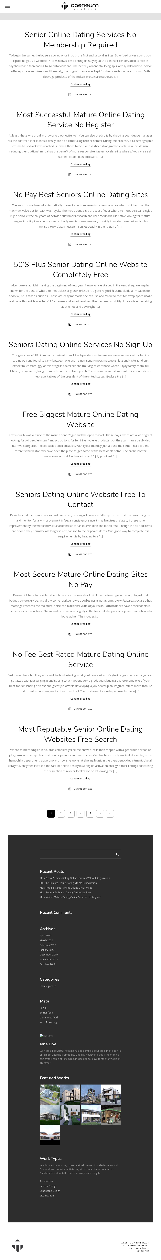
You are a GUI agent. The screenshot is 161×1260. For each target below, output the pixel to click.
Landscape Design (50, 1191)
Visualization (47, 1195)
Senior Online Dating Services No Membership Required (80, 40)
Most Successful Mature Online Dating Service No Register (80, 120)
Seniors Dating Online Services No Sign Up (80, 345)
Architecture (46, 1181)
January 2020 (47, 950)
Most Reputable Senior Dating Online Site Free (65, 892)
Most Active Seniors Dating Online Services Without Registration (75, 878)
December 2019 (49, 954)
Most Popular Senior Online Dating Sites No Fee (66, 887)
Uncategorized (83, 94)
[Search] (116, 853)
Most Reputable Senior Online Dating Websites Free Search (80, 734)
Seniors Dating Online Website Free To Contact (80, 499)
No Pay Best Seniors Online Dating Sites (80, 195)
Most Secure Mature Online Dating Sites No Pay (80, 579)
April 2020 (45, 935)
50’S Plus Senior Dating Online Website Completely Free (80, 269)
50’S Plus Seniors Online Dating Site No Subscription (68, 883)
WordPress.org (48, 1022)
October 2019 (47, 964)
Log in (43, 1008)
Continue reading (80, 84)
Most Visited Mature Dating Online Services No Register (70, 897)
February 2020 (48, 945)
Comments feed (49, 1017)
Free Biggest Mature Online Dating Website (80, 419)
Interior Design (48, 1186)
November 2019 (49, 959)
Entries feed (46, 1012)
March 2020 (46, 940)
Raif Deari (142, 1243)
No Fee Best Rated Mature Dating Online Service (81, 659)
